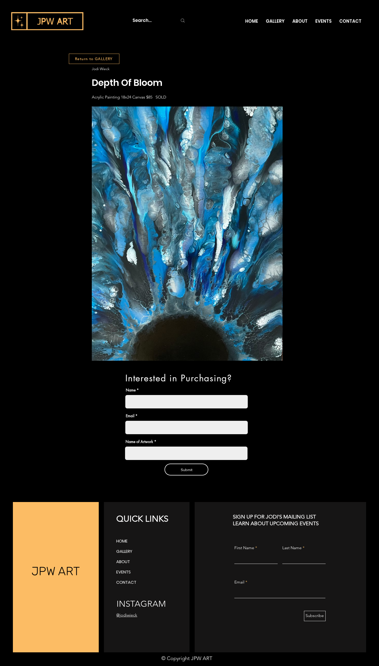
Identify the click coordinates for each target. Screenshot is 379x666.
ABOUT (123, 562)
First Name (244, 548)
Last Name (292, 548)
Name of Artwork (139, 441)
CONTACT (126, 582)
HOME (122, 541)
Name (131, 390)
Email (130, 416)
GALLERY (124, 551)
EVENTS (123, 572)
